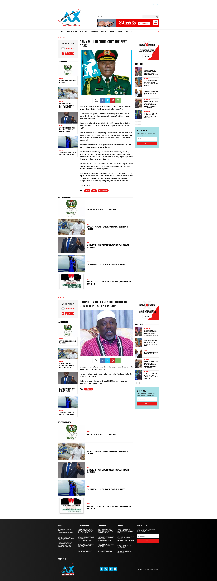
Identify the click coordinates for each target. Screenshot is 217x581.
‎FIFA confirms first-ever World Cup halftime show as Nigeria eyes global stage (125, 542)
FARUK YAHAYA (103, 191)
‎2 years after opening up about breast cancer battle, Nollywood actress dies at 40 (151, 83)
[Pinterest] (112, 100)
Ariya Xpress (70, 48)
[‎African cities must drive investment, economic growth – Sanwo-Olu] (68, 118)
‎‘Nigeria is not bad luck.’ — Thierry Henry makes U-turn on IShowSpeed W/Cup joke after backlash (125, 531)
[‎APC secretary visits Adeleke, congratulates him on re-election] (68, 93)
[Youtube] (157, 4)
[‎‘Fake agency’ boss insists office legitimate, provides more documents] (71, 282)
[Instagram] (153, 4)
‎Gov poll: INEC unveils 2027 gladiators (67, 82)
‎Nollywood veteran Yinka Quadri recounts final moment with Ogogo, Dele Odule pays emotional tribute (86, 531)
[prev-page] (136, 123)
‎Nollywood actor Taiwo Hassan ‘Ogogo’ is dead (84, 541)
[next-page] (139, 123)
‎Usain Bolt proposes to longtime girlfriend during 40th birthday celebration (85, 550)
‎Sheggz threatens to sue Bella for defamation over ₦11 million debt (86, 545)
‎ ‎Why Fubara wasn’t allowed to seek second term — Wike (151, 93)
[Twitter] (69, 53)
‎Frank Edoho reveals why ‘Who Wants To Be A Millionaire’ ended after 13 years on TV (151, 115)
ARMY (87, 191)
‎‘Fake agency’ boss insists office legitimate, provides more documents (109, 282)
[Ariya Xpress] (63, 48)
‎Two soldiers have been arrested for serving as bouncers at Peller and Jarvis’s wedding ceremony (151, 72)
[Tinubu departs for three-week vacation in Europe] (68, 142)
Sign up (147, 143)
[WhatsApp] (118, 100)
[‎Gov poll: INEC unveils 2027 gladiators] (68, 70)
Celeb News (147, 68)
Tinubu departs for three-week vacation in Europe (67, 153)
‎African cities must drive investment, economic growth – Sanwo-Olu (67, 130)
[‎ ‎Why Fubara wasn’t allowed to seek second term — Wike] (138, 92)
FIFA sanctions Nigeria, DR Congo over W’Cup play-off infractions (124, 551)
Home (59, 37)
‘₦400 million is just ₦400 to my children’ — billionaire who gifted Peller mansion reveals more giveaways (151, 104)
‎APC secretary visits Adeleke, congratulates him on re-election (66, 105)
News (64, 37)
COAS (94, 191)
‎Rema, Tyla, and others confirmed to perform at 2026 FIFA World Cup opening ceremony (125, 537)
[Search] (157, 16)
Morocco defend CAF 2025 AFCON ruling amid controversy (124, 546)
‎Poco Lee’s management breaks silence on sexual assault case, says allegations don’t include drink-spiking (86, 537)
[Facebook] (150, 4)
